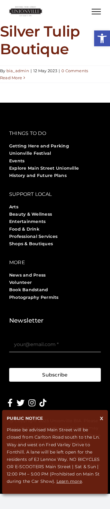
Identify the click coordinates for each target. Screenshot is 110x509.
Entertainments (27, 221)
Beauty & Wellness (30, 214)
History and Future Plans (38, 175)
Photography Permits (34, 297)
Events (16, 161)
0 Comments (74, 70)
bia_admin (17, 70)
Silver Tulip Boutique (40, 40)
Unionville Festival (30, 153)
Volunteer (20, 282)
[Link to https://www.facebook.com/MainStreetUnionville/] (10, 403)
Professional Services (33, 236)
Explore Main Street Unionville (44, 168)
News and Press (27, 275)
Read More (11, 77)
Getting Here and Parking (39, 146)
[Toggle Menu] (96, 11)
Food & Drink (24, 229)
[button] (102, 38)
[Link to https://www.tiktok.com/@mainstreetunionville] (42, 403)
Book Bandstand (28, 289)
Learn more (69, 481)
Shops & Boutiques (31, 243)
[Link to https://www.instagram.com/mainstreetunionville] (31, 403)
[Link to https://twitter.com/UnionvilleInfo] (20, 403)
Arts (13, 207)
